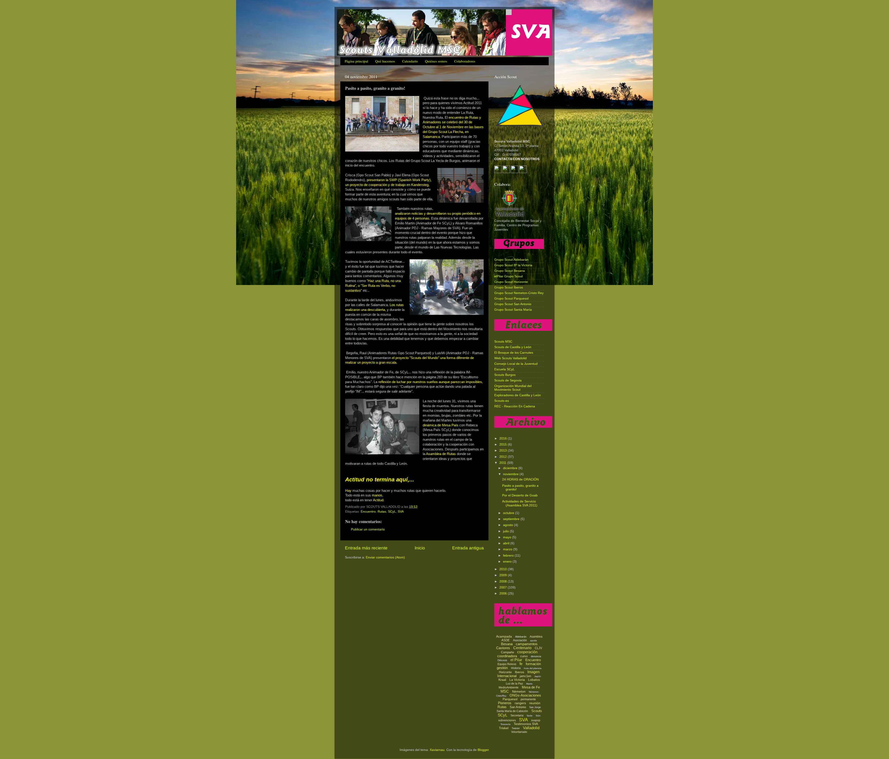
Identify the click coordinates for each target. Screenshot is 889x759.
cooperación (527, 652)
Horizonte (505, 672)
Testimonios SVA (526, 724)
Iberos (519, 672)
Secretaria (516, 715)
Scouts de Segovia (508, 380)
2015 (503, 444)
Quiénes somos (436, 61)
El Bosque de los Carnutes (513, 352)
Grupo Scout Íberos (508, 287)
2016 (503, 438)
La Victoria (517, 680)
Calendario (410, 61)
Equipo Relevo (507, 664)
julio (506, 531)
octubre (509, 513)
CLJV (538, 648)
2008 (503, 581)
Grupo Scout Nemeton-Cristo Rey (519, 293)
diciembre (510, 468)
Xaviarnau (437, 750)
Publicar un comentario (368, 529)
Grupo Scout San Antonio (512, 304)
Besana (507, 644)
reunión (534, 703)
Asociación (520, 640)
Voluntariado (519, 732)
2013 (503, 450)
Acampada (504, 636)
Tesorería (505, 724)
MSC (505, 691)
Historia (516, 668)
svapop (535, 720)
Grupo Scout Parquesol (511, 298)
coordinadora (507, 656)
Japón (537, 676)
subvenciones (507, 720)
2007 (503, 587)
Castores (503, 648)
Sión (538, 715)
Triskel (503, 728)
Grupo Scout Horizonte (511, 282)
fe (521, 664)
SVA (401, 511)
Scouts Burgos (505, 375)
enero (508, 561)
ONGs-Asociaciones (525, 695)
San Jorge (535, 707)
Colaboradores (464, 61)
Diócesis (502, 660)
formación (533, 664)
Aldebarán (520, 636)
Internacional (506, 676)
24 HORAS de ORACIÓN (520, 479)
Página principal (356, 61)
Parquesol (510, 699)
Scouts (536, 711)
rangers (520, 703)
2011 (503, 463)
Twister (516, 728)
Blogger (483, 750)
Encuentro (368, 511)
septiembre (511, 519)
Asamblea (536, 636)
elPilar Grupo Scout (508, 276)
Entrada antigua (468, 547)
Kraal (502, 680)
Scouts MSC (503, 341)
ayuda (533, 640)
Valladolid (531, 728)
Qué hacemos (385, 61)
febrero (509, 555)
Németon (519, 691)
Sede (529, 715)
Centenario (522, 648)
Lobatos (534, 680)
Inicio (420, 547)
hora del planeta (533, 668)
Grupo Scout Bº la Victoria (513, 265)
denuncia (536, 656)
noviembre (511, 474)
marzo (508, 549)
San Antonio (518, 707)
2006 (503, 593)
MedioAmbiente (509, 687)
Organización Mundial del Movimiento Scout (513, 387)
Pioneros (504, 703)
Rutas (382, 511)
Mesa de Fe (531, 687)
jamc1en (525, 676)
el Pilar (516, 660)
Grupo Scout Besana (509, 271)
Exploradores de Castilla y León (517, 395)
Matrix (529, 683)
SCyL (392, 511)
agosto (508, 525)
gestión (502, 668)
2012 (503, 456)
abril (506, 543)
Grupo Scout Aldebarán (511, 259)
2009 (503, 575)
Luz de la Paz (514, 683)
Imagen (533, 672)
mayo (507, 537)
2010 (503, 569)
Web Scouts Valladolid (510, 358)
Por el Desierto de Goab (520, 495)
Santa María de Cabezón (512, 711)
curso (524, 656)
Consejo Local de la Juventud (516, 364)
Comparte (507, 652)
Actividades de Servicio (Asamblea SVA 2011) (519, 503)
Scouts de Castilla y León (512, 347)
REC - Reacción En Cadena (514, 406)
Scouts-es (501, 401)
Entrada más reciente (366, 547)
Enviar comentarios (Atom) (385, 557)
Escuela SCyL (504, 369)
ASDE (505, 640)
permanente (528, 699)
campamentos (527, 644)
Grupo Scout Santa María (513, 309)
